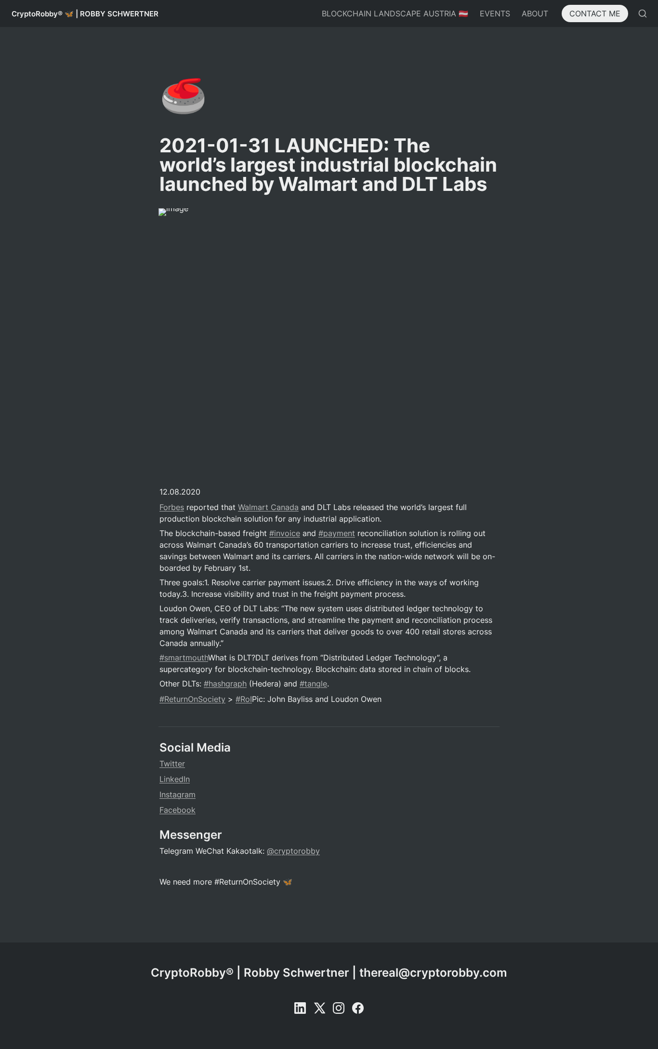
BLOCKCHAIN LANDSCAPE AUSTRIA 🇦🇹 (395, 13)
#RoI (244, 699)
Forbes (171, 507)
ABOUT (535, 13)
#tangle (313, 683)
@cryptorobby (293, 851)
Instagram (177, 794)
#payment (336, 533)
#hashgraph (225, 683)
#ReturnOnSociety (192, 699)
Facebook (177, 810)
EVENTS (495, 13)
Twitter (172, 763)
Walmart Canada (268, 507)
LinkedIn (174, 779)
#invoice (284, 533)
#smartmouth (183, 657)
